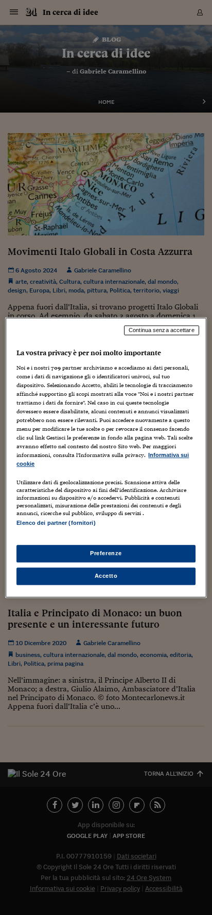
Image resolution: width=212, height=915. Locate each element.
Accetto (106, 576)
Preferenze (106, 553)
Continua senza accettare (162, 330)
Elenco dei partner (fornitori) (55, 523)
